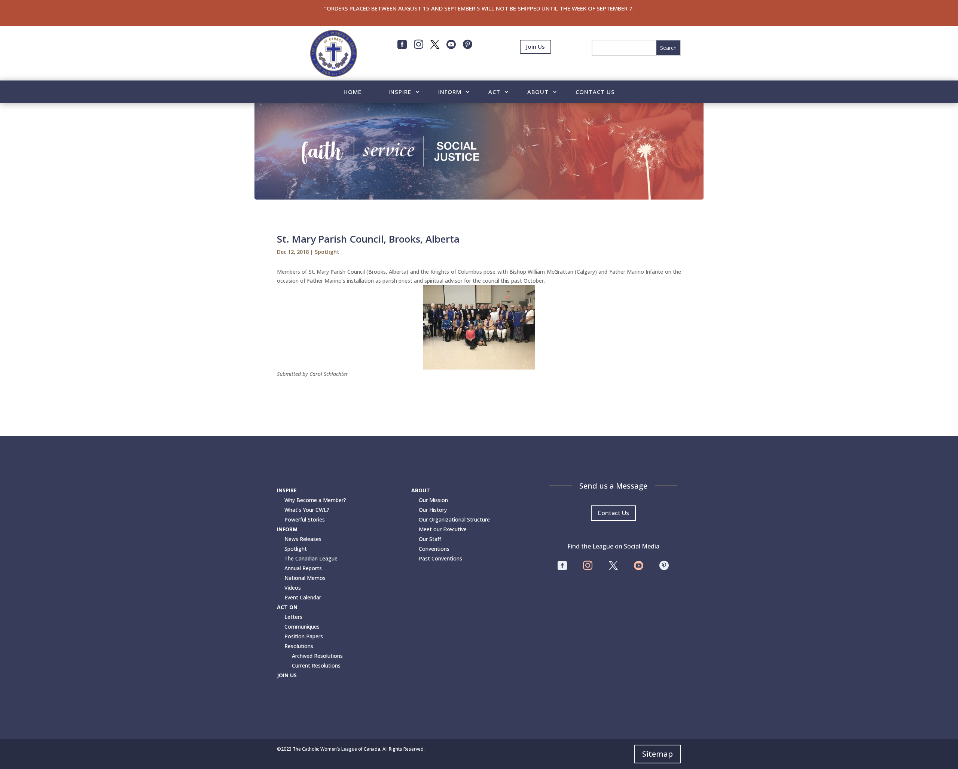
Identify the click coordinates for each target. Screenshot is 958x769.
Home (352, 92)
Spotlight (327, 251)
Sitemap (657, 754)
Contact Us (595, 92)
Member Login (535, 65)
